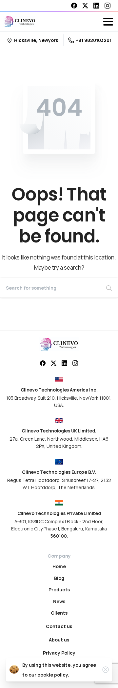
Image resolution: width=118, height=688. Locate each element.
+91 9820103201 (93, 40)
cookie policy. (53, 675)
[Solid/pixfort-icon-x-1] (53, 363)
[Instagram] (107, 6)
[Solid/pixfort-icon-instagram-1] (75, 363)
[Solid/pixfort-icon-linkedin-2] (64, 363)
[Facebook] (74, 6)
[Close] (105, 669)
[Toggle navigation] (108, 21)
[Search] (109, 287)
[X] (85, 6)
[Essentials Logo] (59, 344)
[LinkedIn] (96, 6)
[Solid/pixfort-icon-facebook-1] (42, 363)
